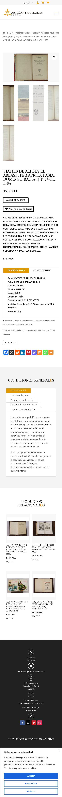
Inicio (5, 33)
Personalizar (31, 783)
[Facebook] (6, 352)
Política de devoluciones (24, 405)
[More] (50, 352)
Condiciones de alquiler (23, 409)
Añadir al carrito (15, 200)
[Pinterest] (28, 352)
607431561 (31, 657)
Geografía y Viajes (12, 36)
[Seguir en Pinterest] (34, 722)
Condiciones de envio (22, 400)
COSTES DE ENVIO (42, 270)
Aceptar (31, 776)
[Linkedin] (22, 352)
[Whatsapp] (45, 352)
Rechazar (31, 791)
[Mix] (39, 352)
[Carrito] (43, 3)
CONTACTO (10, 343)
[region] (31, 772)
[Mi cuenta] (38, 3)
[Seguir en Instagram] (39, 722)
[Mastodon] (34, 352)
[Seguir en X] (28, 722)
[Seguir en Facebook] (22, 722)
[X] (11, 352)
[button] (54, 57)
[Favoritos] (48, 3)
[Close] (59, 750)
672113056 (31, 660)
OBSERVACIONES (16, 270)
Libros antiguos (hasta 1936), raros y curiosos (38, 33)
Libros (13, 33)
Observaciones (18, 390)
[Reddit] (17, 352)
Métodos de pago (20, 395)
